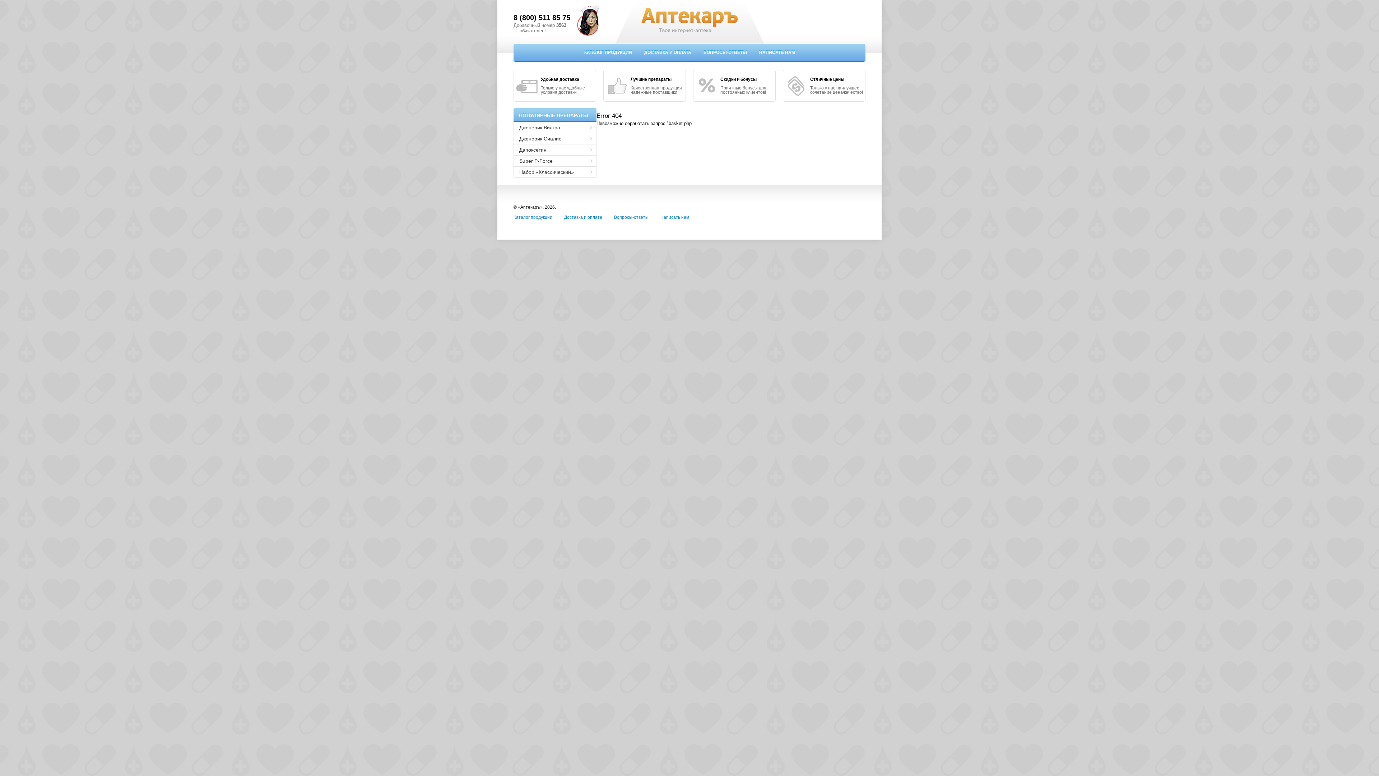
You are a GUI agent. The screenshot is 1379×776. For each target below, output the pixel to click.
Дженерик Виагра (539, 127)
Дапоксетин (533, 150)
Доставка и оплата (667, 52)
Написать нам (777, 52)
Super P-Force (536, 161)
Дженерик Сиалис (540, 139)
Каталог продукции (608, 52)
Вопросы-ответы (725, 52)
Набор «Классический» (546, 172)
